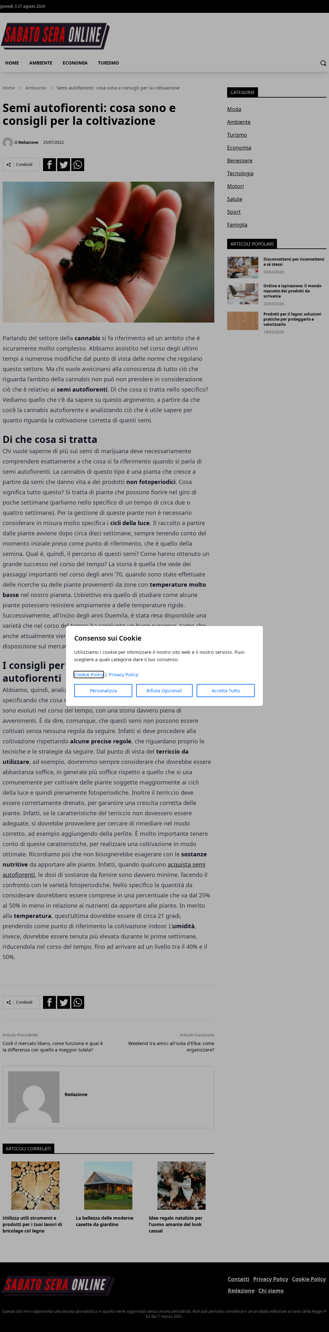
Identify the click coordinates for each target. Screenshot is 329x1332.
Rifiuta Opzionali (164, 691)
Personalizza (103, 691)
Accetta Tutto (226, 691)
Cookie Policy (88, 674)
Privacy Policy (123, 674)
